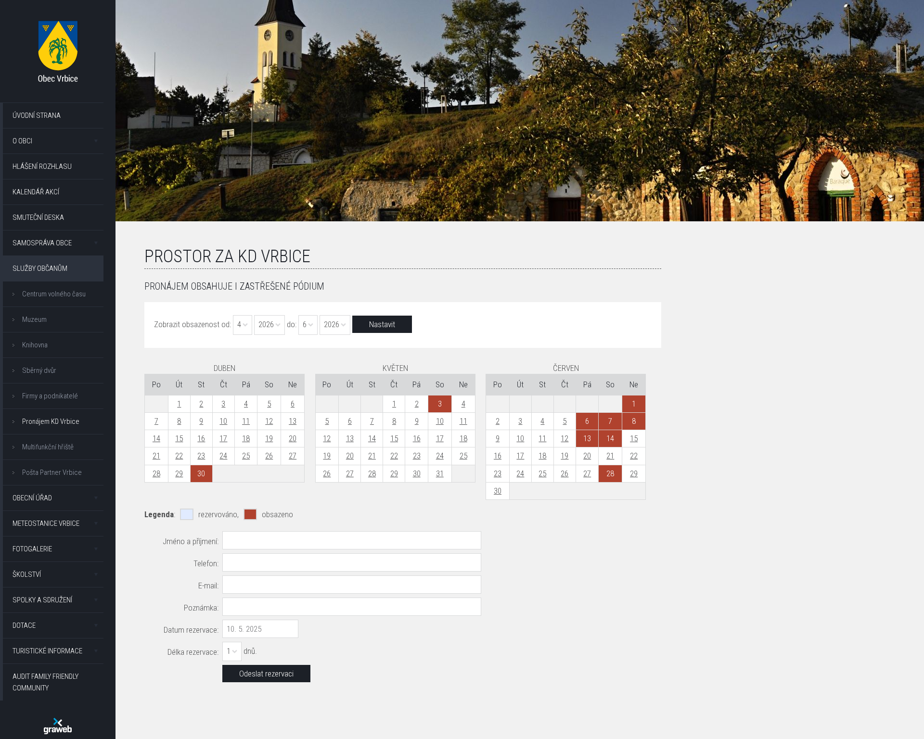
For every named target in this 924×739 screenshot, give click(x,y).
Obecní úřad (32, 498)
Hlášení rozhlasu (42, 166)
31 (440, 473)
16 (201, 438)
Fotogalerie (32, 549)
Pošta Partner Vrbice (52, 472)
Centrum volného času (54, 294)
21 (156, 455)
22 (179, 455)
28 (156, 473)
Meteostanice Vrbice (46, 523)
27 (292, 455)
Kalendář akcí (36, 192)
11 (246, 421)
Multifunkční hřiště (48, 447)
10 (223, 421)
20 (292, 438)
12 (269, 421)
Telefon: (205, 563)
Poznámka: (201, 607)
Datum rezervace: (191, 630)
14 (156, 438)
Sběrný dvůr (39, 370)
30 (417, 473)
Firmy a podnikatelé (50, 396)
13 (292, 421)
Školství (27, 574)
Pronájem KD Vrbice (50, 421)
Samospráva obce (42, 243)
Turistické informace (47, 651)
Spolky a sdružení (42, 600)
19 (269, 438)
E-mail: (208, 585)
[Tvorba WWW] (58, 726)
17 (223, 438)
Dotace (24, 625)
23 (201, 455)
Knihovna (35, 345)
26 (269, 455)
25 (246, 455)
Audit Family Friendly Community (45, 682)
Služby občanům (40, 268)
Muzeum (34, 319)
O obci (22, 141)
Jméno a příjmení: (190, 541)
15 (179, 438)
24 (223, 455)
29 (179, 473)
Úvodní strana (37, 115)
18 (246, 438)
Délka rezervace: (192, 652)
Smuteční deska (38, 217)
